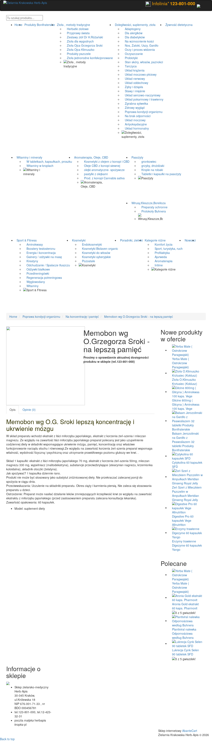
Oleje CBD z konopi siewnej (100, 166)
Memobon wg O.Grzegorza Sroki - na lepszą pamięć (138, 316)
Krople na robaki (150, 170)
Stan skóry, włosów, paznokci (142, 62)
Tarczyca (129, 66)
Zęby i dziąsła (132, 87)
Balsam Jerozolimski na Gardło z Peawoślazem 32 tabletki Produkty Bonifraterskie (185, 441)
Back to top (7, 739)
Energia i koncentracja (39, 253)
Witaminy (31, 286)
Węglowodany (34, 282)
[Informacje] (198, 5)
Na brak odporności (136, 116)
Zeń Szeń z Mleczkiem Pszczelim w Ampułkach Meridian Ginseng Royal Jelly (187, 493)
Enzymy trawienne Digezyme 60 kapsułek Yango (187, 545)
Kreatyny (30, 261)
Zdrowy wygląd (133, 108)
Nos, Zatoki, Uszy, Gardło (140, 45)
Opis (13, 409)
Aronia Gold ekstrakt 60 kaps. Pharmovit (185, 606)
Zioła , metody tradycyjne (72, 25)
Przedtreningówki (36, 273)
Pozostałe (87, 261)
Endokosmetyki (90, 244)
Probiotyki (130, 58)
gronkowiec (147, 161)
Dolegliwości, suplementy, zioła (134, 25)
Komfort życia (161, 244)
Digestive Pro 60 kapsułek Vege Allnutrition (183, 520)
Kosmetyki (78, 240)
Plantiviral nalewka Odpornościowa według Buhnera (184, 633)
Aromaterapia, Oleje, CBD (90, 157)
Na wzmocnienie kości (138, 41)
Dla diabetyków (133, 37)
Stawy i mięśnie (133, 91)
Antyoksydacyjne (134, 124)
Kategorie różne (154, 240)
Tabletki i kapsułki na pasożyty (159, 174)
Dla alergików (132, 33)
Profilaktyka (160, 253)
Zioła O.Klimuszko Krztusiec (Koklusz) (184, 381)
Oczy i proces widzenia (138, 49)
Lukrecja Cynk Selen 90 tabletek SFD (185, 652)
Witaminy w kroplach (38, 166)
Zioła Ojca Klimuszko (79, 49)
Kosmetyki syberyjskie (95, 257)
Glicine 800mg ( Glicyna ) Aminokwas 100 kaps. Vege (185, 404)
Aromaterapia (161, 261)
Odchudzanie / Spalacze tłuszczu (46, 265)
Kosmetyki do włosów (94, 253)
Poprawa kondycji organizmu (142, 112)
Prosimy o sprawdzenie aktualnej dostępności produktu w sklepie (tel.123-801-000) (116, 359)
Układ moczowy (134, 120)
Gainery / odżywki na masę (42, 257)
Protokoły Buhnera (152, 211)
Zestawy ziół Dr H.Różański (83, 37)
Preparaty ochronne (152, 207)
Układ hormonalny (135, 128)
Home (18, 25)
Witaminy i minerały (28, 157)
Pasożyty (136, 157)
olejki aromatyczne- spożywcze (103, 170)
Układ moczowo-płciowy (139, 74)
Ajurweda (159, 257)
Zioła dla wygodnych (79, 41)
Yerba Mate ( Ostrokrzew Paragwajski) (180, 363)
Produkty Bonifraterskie (39, 25)
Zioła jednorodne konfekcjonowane (88, 58)
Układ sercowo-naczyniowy (141, 95)
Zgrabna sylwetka (135, 103)
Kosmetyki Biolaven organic (98, 248)
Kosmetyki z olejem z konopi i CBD (105, 161)
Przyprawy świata (77, 33)
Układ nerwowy (133, 78)
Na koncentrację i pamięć (82, 316)
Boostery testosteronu (39, 248)
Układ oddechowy (135, 83)
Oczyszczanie (132, 54)
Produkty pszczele (77, 54)
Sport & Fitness (26, 240)
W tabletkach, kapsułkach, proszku (47, 161)
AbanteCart (189, 731)
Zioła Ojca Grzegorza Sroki (83, 45)
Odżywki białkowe (36, 269)
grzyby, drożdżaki (151, 166)
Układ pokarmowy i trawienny (142, 99)
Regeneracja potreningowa (42, 277)
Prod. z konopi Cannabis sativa (103, 178)
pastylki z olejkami (94, 174)
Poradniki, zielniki (130, 240)
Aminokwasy (33, 244)
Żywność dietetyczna (178, 25)
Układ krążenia (133, 70)
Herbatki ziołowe (76, 29)
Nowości (189, 240)
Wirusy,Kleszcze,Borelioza (148, 203)
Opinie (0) (29, 409)
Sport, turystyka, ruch (167, 248)
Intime (157, 265)
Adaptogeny (131, 29)
